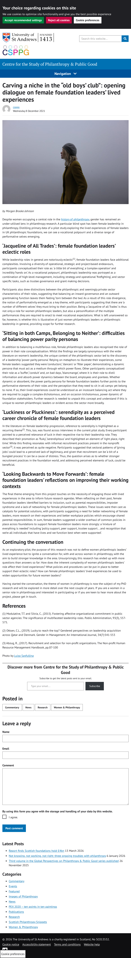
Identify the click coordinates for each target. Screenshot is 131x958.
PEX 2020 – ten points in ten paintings (33, 906)
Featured (14, 891)
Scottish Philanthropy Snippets (28, 922)
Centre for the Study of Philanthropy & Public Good (49, 64)
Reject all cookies (59, 20)
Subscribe (94, 686)
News (28, 707)
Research (43, 707)
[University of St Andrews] (28, 37)
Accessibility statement (36, 944)
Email (5, 748)
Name (5, 732)
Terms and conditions (67, 944)
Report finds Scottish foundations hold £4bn (36, 851)
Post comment (14, 828)
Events (13, 886)
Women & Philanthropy (67, 707)
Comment (8, 765)
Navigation (63, 73)
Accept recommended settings (23, 20)
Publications (16, 912)
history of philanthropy (75, 219)
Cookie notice (10, 944)
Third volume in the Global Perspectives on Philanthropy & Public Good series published (64, 861)
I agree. (13, 817)
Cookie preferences (87, 20)
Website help (92, 944)
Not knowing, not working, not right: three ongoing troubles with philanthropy (57, 856)
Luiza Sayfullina (24, 656)
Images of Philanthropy (23, 896)
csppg (16, 107)
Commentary (12, 707)
